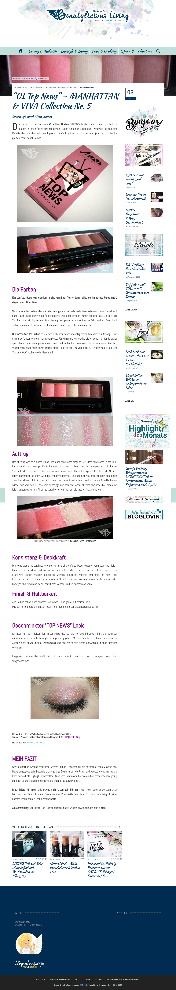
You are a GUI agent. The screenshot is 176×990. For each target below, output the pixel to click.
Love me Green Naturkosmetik (135, 196)
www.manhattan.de (36, 742)
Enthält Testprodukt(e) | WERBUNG (30, 78)
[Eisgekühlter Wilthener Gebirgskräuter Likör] (157, 378)
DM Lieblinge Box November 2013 (135, 268)
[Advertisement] (88, 34)
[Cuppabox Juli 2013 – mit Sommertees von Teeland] (157, 286)
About (77, 979)
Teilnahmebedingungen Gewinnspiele (123, 979)
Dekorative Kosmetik (86, 87)
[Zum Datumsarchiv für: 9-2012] (131, 94)
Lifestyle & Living (74, 51)
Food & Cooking (104, 51)
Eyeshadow (52, 87)
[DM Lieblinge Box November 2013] (157, 267)
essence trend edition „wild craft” (134, 179)
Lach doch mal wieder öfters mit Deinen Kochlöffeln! (136, 358)
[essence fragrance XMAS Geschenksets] (157, 212)
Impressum (41, 979)
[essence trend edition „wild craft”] (157, 177)
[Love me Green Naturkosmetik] (157, 197)
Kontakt (87, 979)
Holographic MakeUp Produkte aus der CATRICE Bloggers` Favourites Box (101, 869)
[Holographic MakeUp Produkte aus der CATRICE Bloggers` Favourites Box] (104, 844)
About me (145, 51)
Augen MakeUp (38, 87)
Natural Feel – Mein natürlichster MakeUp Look (65, 867)
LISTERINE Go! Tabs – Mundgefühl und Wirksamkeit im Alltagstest (28, 869)
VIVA (74, 87)
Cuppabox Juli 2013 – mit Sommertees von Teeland (136, 290)
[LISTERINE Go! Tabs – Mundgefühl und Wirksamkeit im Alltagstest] (29, 844)
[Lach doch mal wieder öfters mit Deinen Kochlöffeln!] (157, 354)
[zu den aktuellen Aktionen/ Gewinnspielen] (144, 499)
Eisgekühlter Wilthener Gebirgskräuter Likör (135, 381)
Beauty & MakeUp (42, 51)
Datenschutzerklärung (60, 979)
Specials (127, 51)
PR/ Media (99, 979)
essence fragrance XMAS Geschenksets (134, 216)
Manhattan (64, 87)
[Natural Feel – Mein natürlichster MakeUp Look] (67, 844)
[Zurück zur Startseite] (20, 51)
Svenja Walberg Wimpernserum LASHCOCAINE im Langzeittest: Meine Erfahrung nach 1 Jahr (140, 476)
